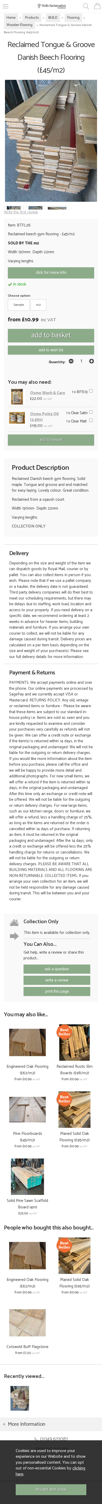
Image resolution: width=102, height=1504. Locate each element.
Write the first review (21, 212)
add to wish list (51, 350)
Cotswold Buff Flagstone (27, 1347)
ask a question (57, 969)
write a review (57, 980)
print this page (57, 991)
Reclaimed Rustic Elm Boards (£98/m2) (74, 1069)
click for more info (51, 272)
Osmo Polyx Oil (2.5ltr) (44, 417)
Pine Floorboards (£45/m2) (27, 1136)
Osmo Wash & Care (47, 393)
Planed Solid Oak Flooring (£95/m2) (74, 1136)
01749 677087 (54, 1439)
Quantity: (57, 362)
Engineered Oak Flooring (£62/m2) (27, 1069)
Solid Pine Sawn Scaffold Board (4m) (27, 1203)
